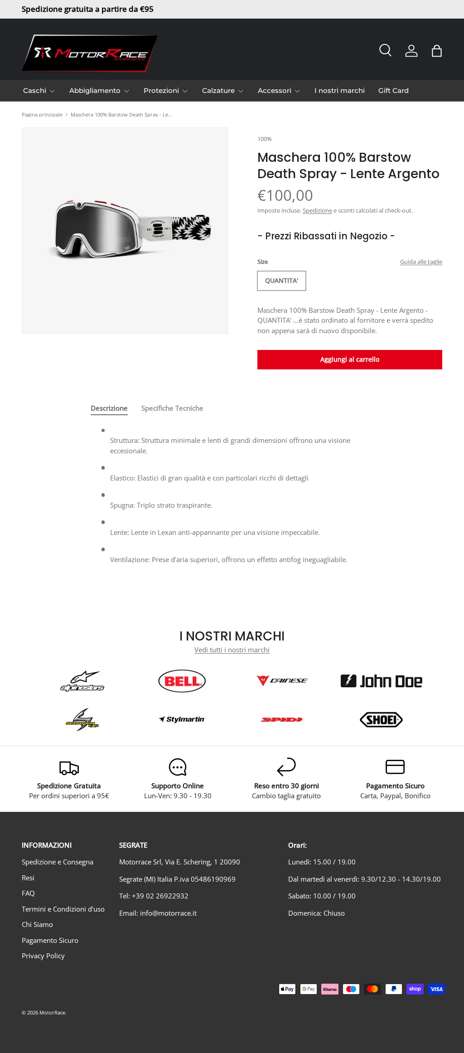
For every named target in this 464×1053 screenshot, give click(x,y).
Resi (28, 877)
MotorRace (52, 1012)
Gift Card (393, 90)
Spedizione (317, 210)
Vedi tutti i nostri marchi (232, 649)
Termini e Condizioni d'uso (63, 908)
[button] (437, 51)
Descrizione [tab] (109, 407)
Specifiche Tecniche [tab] (172, 407)
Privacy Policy (43, 955)
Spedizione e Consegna (57, 861)
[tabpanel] (232, 498)
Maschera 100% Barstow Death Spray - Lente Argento (122, 114)
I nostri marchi (339, 90)
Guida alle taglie (421, 261)
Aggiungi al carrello (349, 359)
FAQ (28, 893)
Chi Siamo (37, 924)
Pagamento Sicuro (50, 940)
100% (264, 139)
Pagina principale (42, 114)
